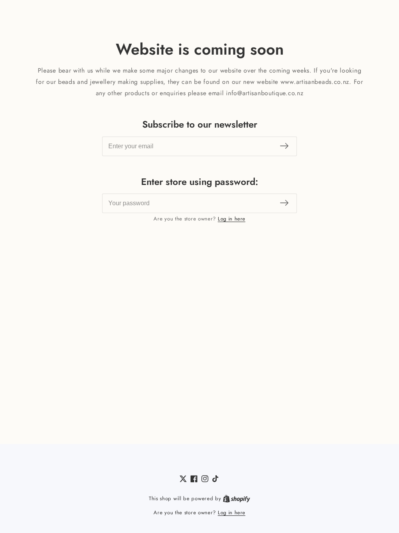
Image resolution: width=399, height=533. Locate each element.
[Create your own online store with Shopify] (236, 499)
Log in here (231, 218)
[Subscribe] (284, 146)
